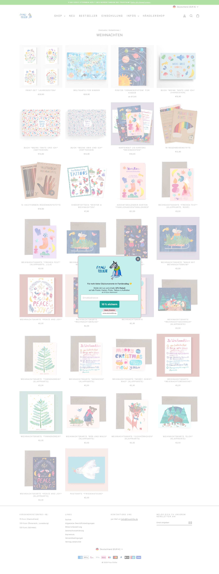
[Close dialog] (138, 259)
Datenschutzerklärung (109, 313)
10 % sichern (109, 304)
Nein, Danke (109, 310)
